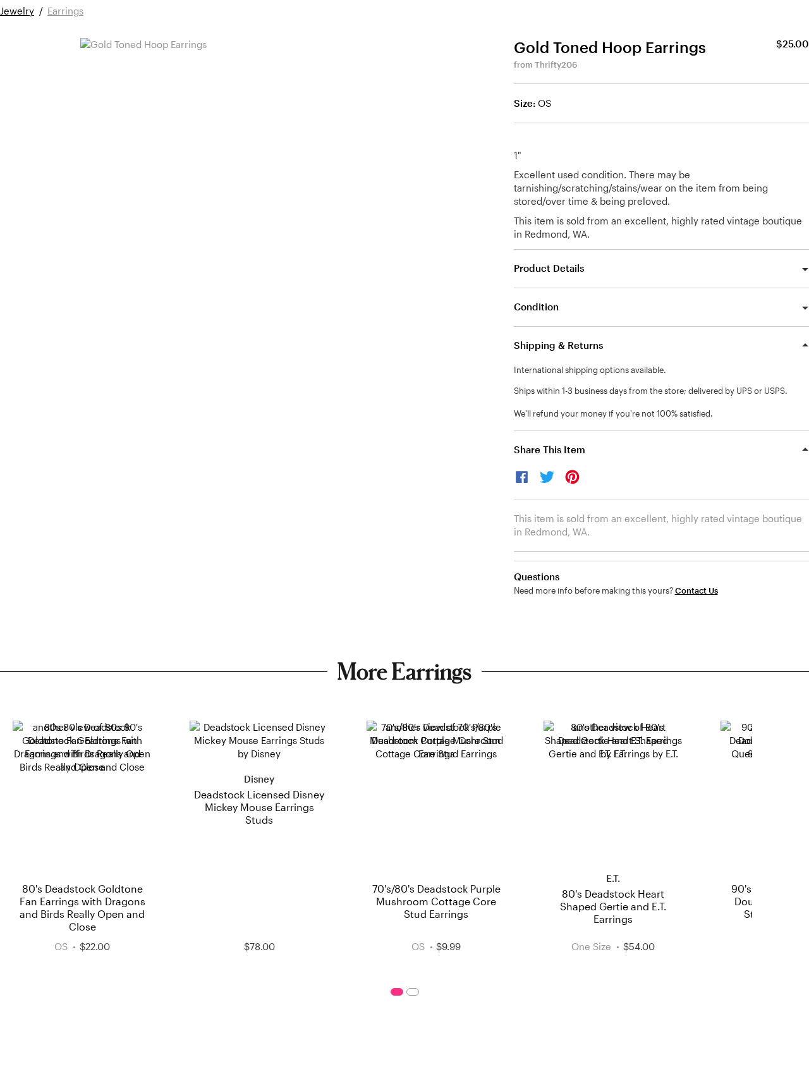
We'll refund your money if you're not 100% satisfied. (613, 413)
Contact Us (696, 591)
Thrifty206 (556, 64)
